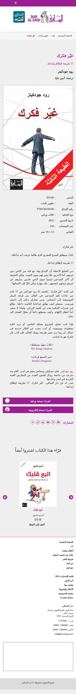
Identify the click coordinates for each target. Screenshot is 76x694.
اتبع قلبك (38, 510)
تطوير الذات (43, 36)
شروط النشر (68, 559)
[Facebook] (6, 3)
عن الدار (69, 563)
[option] (38, 493)
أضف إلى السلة (37, 524)
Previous (5, 497)
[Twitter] (15, 2)
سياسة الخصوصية (65, 593)
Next (71, 497)
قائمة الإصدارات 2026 (64, 576)
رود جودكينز (65, 71)
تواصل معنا (68, 585)
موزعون (69, 567)
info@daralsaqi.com (63, 634)
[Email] (20, 3)
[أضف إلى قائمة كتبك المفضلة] (38, 501)
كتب (53, 36)
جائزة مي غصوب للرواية (63, 555)
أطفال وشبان (67, 550)
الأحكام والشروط (66, 589)
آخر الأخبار (69, 581)
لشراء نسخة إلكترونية (40, 409)
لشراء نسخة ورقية (40, 401)
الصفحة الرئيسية (65, 36)
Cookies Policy (66, 598)
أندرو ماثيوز (38, 515)
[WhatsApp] (25, 3)
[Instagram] (11, 3)
